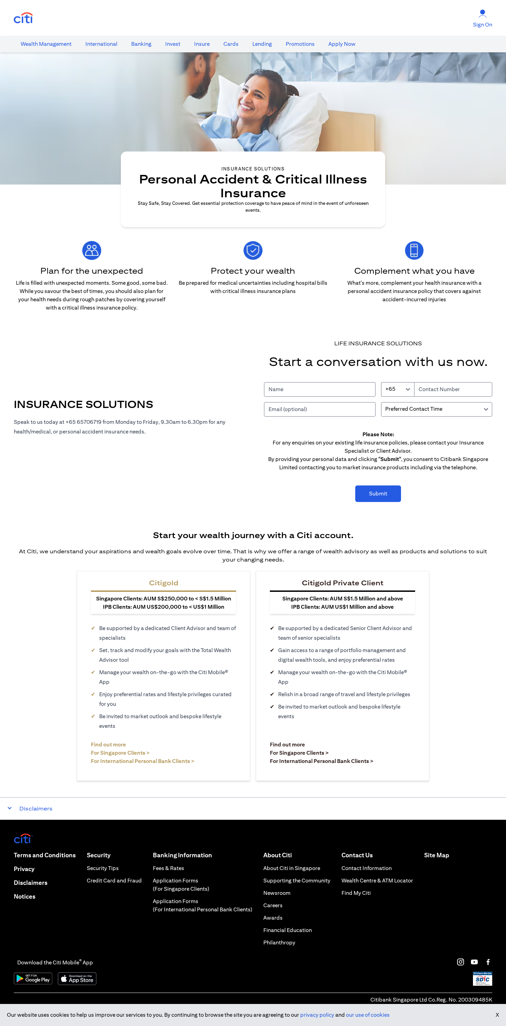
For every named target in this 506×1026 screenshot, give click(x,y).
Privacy (24, 868)
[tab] (46, 44)
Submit (378, 493)
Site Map (436, 855)
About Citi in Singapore (291, 868)
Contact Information (366, 868)
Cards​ (231, 44)
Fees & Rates (168, 868)
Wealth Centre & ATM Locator (377, 880)
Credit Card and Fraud (114, 880)
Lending (262, 44)
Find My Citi (356, 893)
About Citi (277, 855)
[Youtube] (474, 962)
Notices (24, 896)
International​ (101, 44)
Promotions (300, 44)
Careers (273, 905)
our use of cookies (368, 1015)
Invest (172, 44)
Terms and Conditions (45, 855)
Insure (202, 44)
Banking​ (141, 44)
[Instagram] (460, 962)
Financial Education (287, 930)
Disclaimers (31, 882)
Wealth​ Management (46, 44)
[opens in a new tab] (23, 18)
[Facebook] (488, 962)
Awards (273, 917)
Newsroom (277, 893)
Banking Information (182, 855)
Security (98, 855)
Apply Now (342, 44)
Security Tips (103, 868)
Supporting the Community (296, 880)
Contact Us (357, 855)
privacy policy (317, 1015)
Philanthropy (279, 942)
